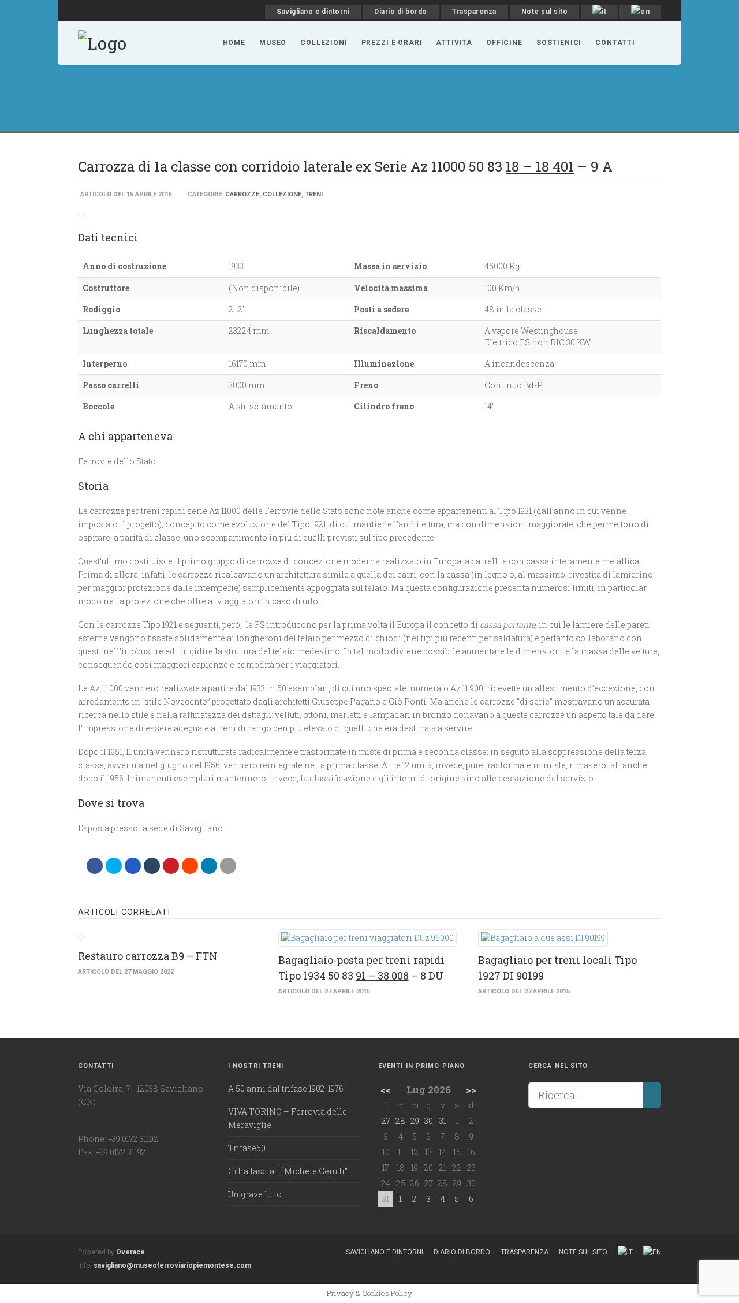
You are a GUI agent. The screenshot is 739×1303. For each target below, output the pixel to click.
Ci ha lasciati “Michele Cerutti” (288, 1171)
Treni (314, 194)
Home (234, 43)
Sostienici (558, 43)
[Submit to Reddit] (190, 866)
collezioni (323, 43)
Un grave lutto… (257, 1194)
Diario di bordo (400, 12)
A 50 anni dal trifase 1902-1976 (286, 1088)
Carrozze (242, 194)
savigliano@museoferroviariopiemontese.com (172, 1265)
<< (385, 1089)
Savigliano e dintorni (313, 12)
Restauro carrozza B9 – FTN (148, 956)
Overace (130, 1252)
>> (471, 1089)
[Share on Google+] (133, 866)
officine (504, 43)
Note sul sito (544, 12)
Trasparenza (474, 12)
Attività (454, 43)
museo (272, 43)
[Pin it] (171, 866)
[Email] (228, 866)
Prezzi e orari (392, 43)
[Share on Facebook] (95, 866)
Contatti (615, 43)
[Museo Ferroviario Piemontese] (102, 42)
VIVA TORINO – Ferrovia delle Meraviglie (287, 1118)
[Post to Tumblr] (152, 866)
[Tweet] (114, 866)
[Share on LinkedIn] (209, 866)
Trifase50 (247, 1147)
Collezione (282, 194)
